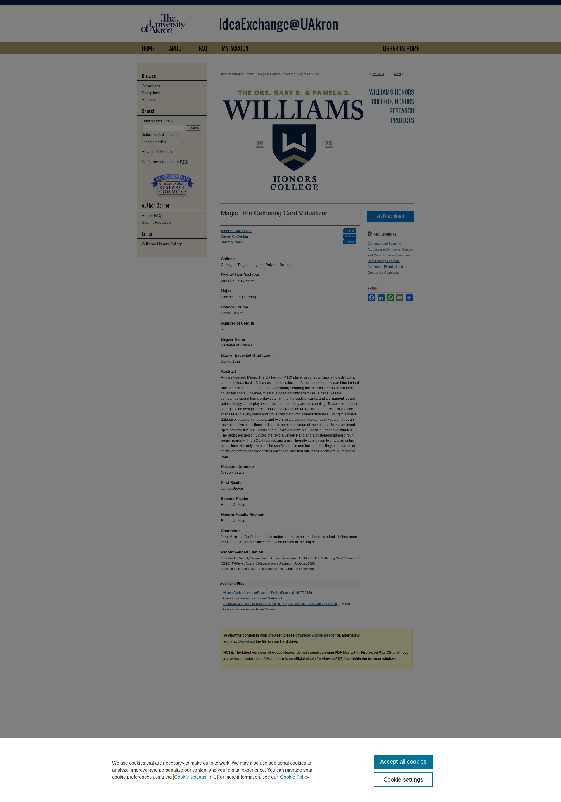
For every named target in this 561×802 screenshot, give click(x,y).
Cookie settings (190, 777)
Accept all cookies (403, 761)
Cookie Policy (294, 777)
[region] (280, 770)
